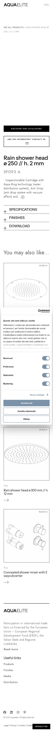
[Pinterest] (24, 712)
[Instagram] (18, 712)
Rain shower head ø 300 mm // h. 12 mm (26, 492)
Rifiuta (26, 419)
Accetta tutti (26, 403)
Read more (11, 649)
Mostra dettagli (37, 395)
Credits (29, 725)
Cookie (21, 725)
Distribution (11, 682)
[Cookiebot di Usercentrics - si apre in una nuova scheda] (38, 311)
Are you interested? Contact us (26, 139)
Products (9, 664)
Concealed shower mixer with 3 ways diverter (25, 574)
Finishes (8, 670)
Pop (6, 485)
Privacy (13, 725)
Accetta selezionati (26, 411)
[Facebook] (5, 712)
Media (7, 676)
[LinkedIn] (11, 712)
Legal (6, 725)
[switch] (46, 367)
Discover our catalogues (26, 128)
